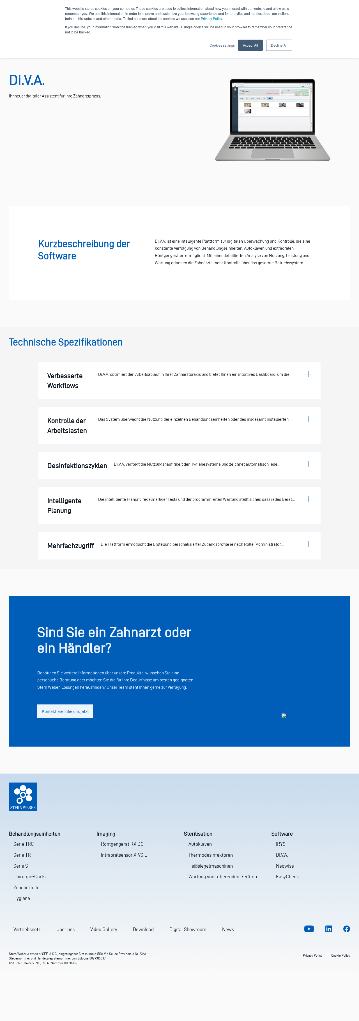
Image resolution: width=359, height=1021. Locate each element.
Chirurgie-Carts (29, 876)
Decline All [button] (279, 45)
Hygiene (21, 898)
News (228, 929)
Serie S (20, 865)
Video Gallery (103, 929)
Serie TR (22, 855)
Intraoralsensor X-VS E (124, 855)
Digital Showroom (187, 929)
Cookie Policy (340, 955)
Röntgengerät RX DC (122, 844)
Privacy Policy (211, 18)
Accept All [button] (250, 45)
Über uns (65, 929)
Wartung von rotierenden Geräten (222, 876)
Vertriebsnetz (27, 929)
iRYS (281, 844)
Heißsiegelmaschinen (210, 865)
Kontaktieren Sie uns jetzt (65, 711)
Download (143, 929)
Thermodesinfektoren (210, 855)
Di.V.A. (282, 855)
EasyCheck (287, 876)
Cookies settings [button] (222, 45)
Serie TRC (23, 844)
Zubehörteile (26, 887)
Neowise (285, 865)
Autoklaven (200, 844)
